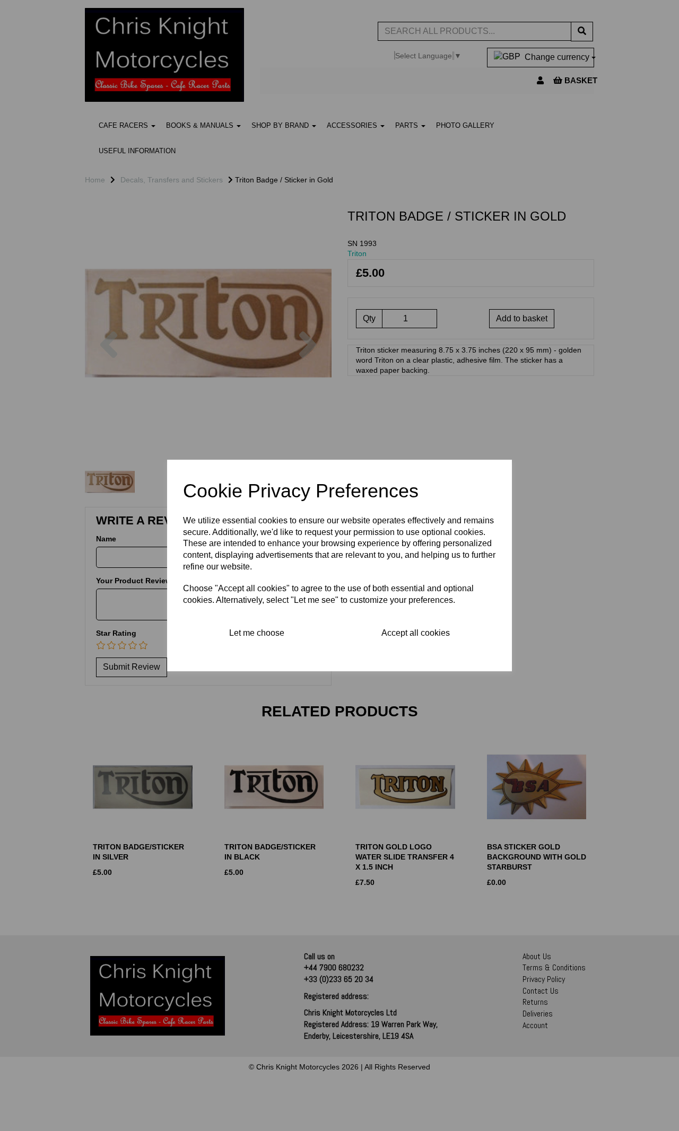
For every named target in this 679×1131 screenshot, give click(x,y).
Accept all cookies (415, 632)
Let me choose (256, 632)
